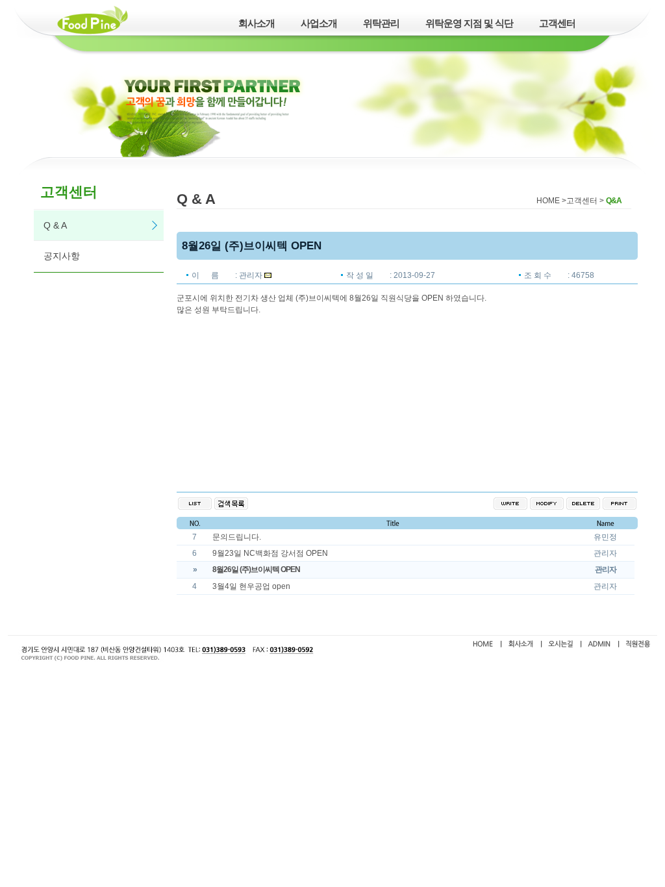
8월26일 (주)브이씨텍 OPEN (256, 569)
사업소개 (319, 23)
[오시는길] (561, 646)
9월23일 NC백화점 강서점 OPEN (270, 553)
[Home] (483, 646)
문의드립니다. (236, 537)
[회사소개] (521, 646)
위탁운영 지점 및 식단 (469, 23)
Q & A (55, 225)
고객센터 (557, 23)
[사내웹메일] (638, 646)
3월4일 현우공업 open (251, 586)
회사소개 (256, 23)
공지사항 (62, 256)
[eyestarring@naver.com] (267, 275)
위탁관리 (381, 23)
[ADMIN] (599, 646)
